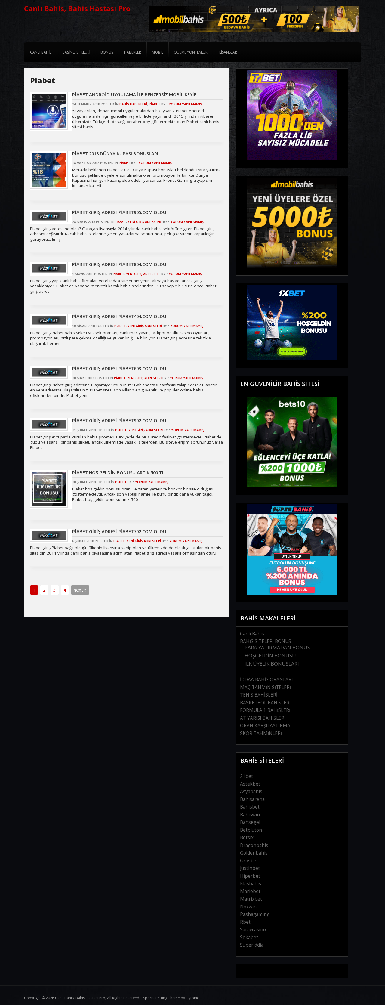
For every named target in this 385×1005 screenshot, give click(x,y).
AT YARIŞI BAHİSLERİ (262, 718)
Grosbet (249, 861)
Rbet (245, 922)
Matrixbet (251, 899)
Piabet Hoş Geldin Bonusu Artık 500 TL (118, 472)
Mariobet (250, 891)
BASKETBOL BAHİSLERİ (265, 703)
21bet (246, 776)
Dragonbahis (254, 845)
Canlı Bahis (252, 634)
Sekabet (249, 937)
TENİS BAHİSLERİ (258, 695)
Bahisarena (252, 799)
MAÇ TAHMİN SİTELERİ (265, 687)
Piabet (154, 104)
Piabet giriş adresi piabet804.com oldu (119, 264)
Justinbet (250, 868)
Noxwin (248, 907)
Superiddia (251, 945)
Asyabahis (251, 791)
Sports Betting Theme (161, 997)
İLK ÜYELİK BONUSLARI (272, 663)
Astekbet (250, 784)
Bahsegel (250, 822)
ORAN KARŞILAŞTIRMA (265, 725)
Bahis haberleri (133, 104)
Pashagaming (255, 914)
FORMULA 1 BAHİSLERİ (265, 710)
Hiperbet (250, 876)
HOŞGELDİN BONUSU (270, 655)
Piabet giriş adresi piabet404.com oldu (119, 316)
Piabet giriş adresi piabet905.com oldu (119, 212)
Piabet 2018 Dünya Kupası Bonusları (115, 153)
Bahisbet (250, 807)
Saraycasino (253, 929)
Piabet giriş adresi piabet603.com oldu (119, 368)
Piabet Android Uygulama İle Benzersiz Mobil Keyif (134, 94)
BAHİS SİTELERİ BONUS (265, 641)
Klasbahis (250, 883)
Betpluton (251, 830)
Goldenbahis (254, 853)
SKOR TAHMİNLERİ (261, 733)
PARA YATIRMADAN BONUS (277, 647)
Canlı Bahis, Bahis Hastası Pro (77, 8)
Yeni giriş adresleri (145, 221)
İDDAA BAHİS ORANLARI (266, 679)
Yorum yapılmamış (185, 104)
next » (80, 590)
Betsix (247, 837)
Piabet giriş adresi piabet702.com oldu (119, 531)
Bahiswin (250, 815)
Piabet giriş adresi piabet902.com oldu (119, 420)
